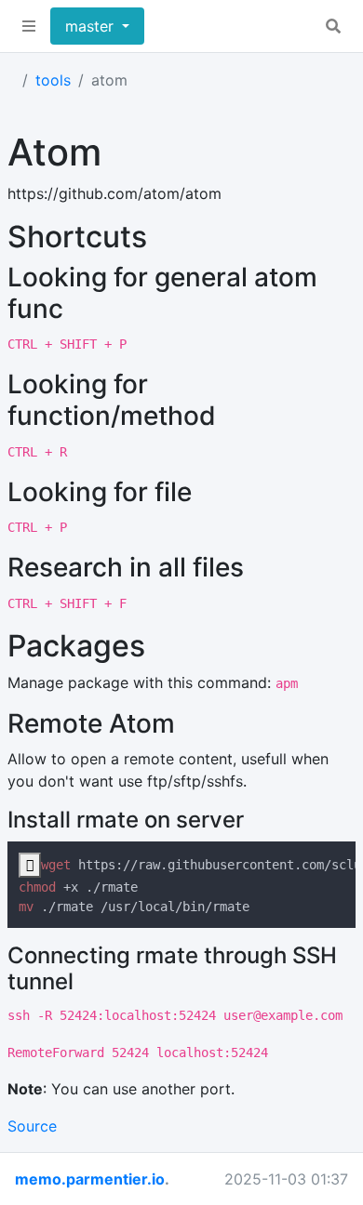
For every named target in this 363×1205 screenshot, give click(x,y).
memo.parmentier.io (90, 1179)
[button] (28, 26)
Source (32, 1126)
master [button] (91, 26)
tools (53, 80)
